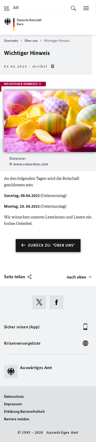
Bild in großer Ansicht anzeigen (50, 121)
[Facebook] (58, 302)
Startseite (11, 41)
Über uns (31, 41)
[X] (41, 302)
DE (6, 7)
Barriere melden (16, 419)
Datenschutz (14, 396)
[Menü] (86, 8)
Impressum (13, 404)
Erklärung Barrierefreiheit (24, 411)
